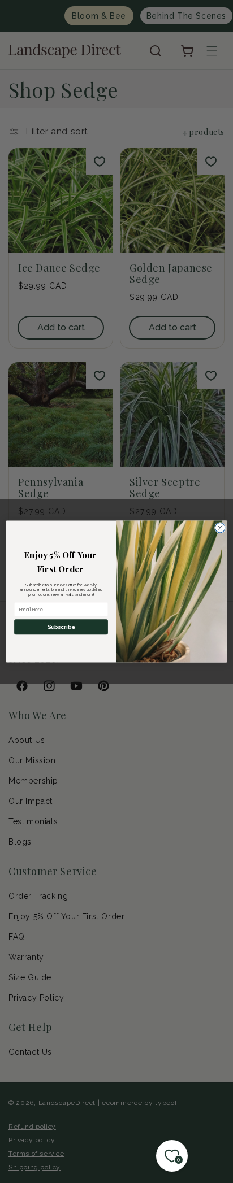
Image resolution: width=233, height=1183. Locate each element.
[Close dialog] (220, 528)
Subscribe (61, 627)
